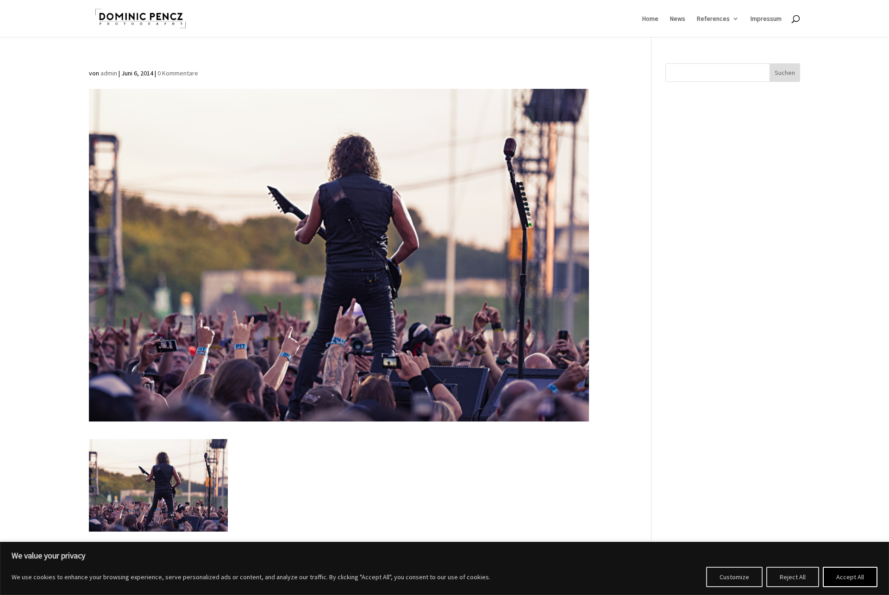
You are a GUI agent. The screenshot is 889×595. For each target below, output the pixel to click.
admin (108, 73)
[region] (444, 568)
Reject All (793, 577)
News (677, 19)
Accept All (850, 577)
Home (650, 19)
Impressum (766, 19)
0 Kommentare (177, 73)
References (713, 19)
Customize (734, 577)
